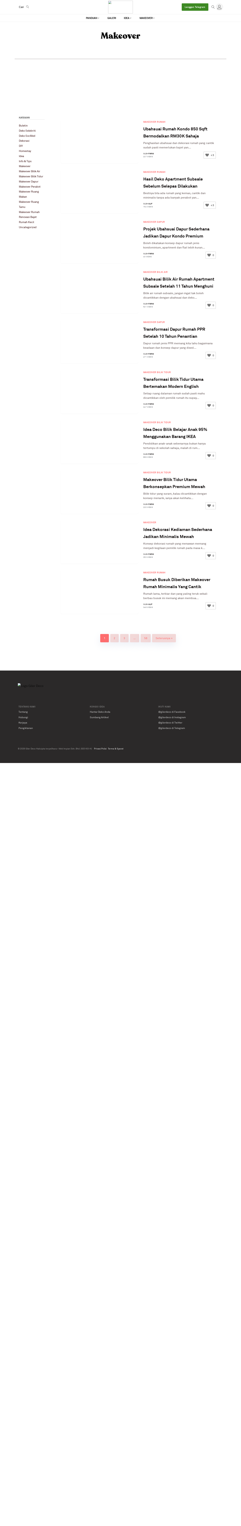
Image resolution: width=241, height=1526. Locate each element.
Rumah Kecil (26, 222)
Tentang (23, 711)
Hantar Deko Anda (100, 711)
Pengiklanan (26, 727)
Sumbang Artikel (99, 717)
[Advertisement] (120, 85)
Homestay (25, 151)
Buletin (23, 125)
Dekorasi (24, 140)
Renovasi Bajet (28, 217)
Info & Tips (25, 161)
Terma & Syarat (115, 748)
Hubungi (23, 717)
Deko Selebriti (27, 130)
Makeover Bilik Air (29, 171)
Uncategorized (28, 227)
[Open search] (213, 7)
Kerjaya (23, 722)
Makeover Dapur (28, 181)
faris (151, 153)
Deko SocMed (27, 135)
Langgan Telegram (195, 7)
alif (150, 204)
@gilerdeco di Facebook (171, 711)
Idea (21, 156)
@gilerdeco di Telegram (171, 727)
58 (145, 638)
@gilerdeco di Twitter (170, 722)
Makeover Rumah (29, 212)
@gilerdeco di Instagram (172, 717)
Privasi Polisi (100, 748)
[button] (93, 18)
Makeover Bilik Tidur (31, 176)
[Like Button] (207, 155)
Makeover (25, 166)
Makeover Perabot (30, 186)
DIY (21, 146)
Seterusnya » (164, 638)
